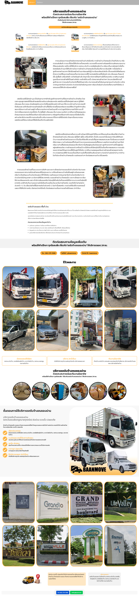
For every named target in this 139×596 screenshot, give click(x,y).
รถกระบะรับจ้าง (110, 576)
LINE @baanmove (76, 593)
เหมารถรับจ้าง (108, 581)
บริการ (31, 2)
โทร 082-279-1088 (63, 593)
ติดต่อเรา (40, 2)
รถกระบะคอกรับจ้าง (111, 579)
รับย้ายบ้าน (102, 576)
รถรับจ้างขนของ (94, 576)
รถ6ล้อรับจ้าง (101, 579)
